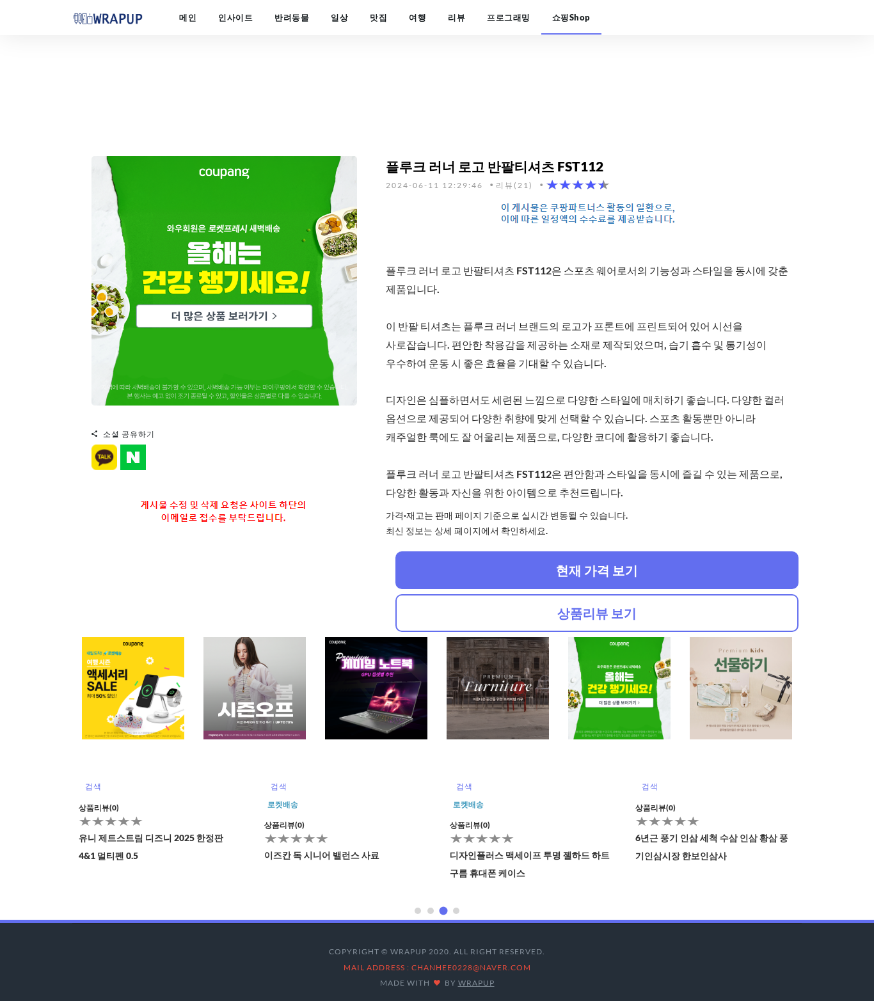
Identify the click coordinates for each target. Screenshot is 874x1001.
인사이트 (235, 17)
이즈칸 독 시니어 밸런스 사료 (321, 854)
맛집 (378, 17)
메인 (187, 17)
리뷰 (456, 17)
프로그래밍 (508, 17)
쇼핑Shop (571, 17)
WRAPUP (476, 983)
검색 (93, 786)
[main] (107, 17)
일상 (339, 17)
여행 (417, 17)
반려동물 (291, 17)
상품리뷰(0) (99, 807)
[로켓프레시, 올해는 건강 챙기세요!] (224, 279)
